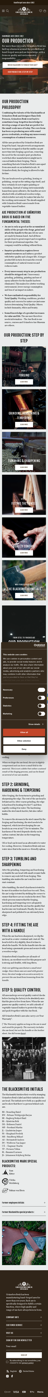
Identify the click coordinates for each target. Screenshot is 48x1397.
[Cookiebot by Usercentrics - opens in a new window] (34, 645)
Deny (24, 749)
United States (28, 1371)
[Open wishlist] (40, 11)
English (13, 1371)
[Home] (24, 11)
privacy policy (28, 1363)
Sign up (24, 1355)
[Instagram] (7, 1376)
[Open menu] (3, 11)
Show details (34, 724)
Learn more (24, 382)
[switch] (41, 698)
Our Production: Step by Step (20, 72)
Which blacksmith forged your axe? (23, 65)
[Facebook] (12, 1376)
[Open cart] (44, 11)
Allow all (24, 732)
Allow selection (24, 741)
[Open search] (7, 10)
